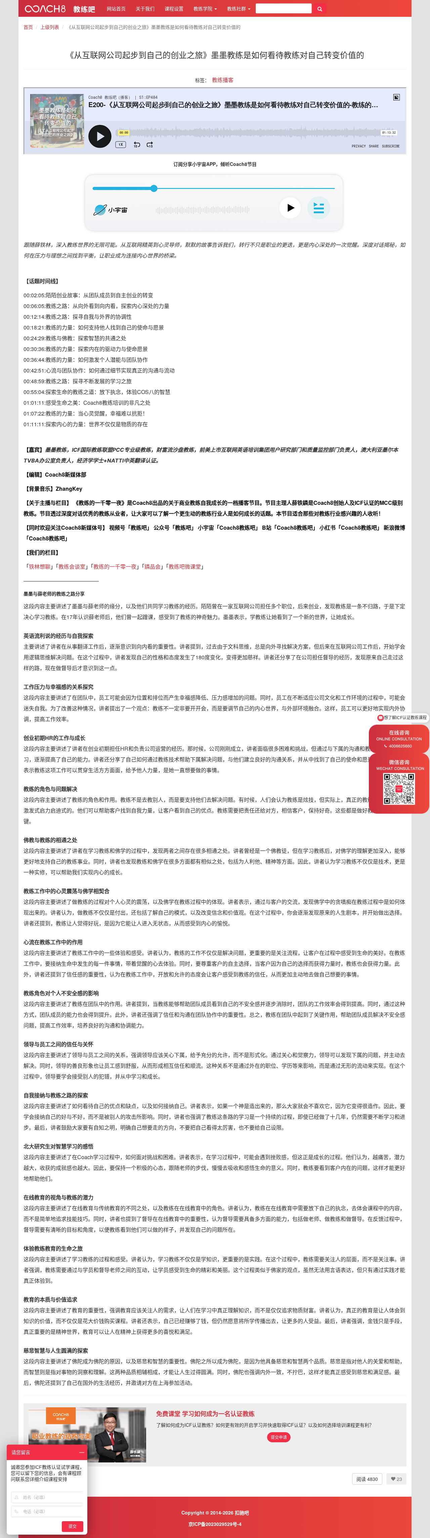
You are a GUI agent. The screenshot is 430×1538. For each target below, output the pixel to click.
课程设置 (174, 8)
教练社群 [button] (237, 8)
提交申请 (279, 1437)
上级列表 (49, 27)
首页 (28, 27)
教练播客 (222, 80)
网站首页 (116, 8)
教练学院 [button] (204, 8)
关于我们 (145, 8)
